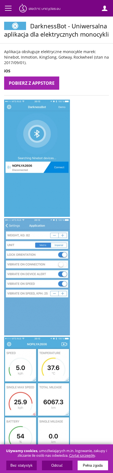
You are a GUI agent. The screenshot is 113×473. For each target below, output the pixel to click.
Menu (8, 8)
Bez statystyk (21, 465)
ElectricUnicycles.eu (39, 9)
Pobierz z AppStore (32, 83)
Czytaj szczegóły (82, 455)
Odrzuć (57, 465)
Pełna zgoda (93, 465)
